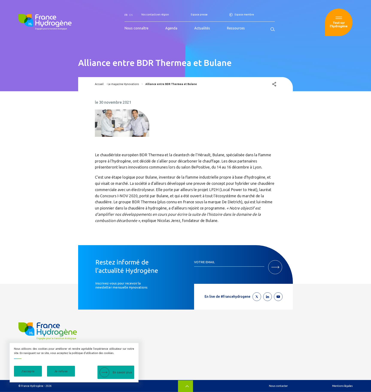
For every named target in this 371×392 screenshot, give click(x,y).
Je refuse (61, 371)
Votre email (204, 262)
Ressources (236, 28)
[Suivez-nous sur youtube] (278, 296)
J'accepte (28, 371)
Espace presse (199, 14)
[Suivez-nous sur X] (256, 296)
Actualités (202, 28)
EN (131, 15)
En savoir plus (122, 372)
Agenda (171, 28)
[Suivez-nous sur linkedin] (267, 296)
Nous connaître (136, 28)
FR (126, 15)
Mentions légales (342, 385)
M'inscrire (275, 267)
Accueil (99, 84)
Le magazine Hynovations (123, 84)
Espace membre (244, 14)
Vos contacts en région (155, 14)
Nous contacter (278, 385)
